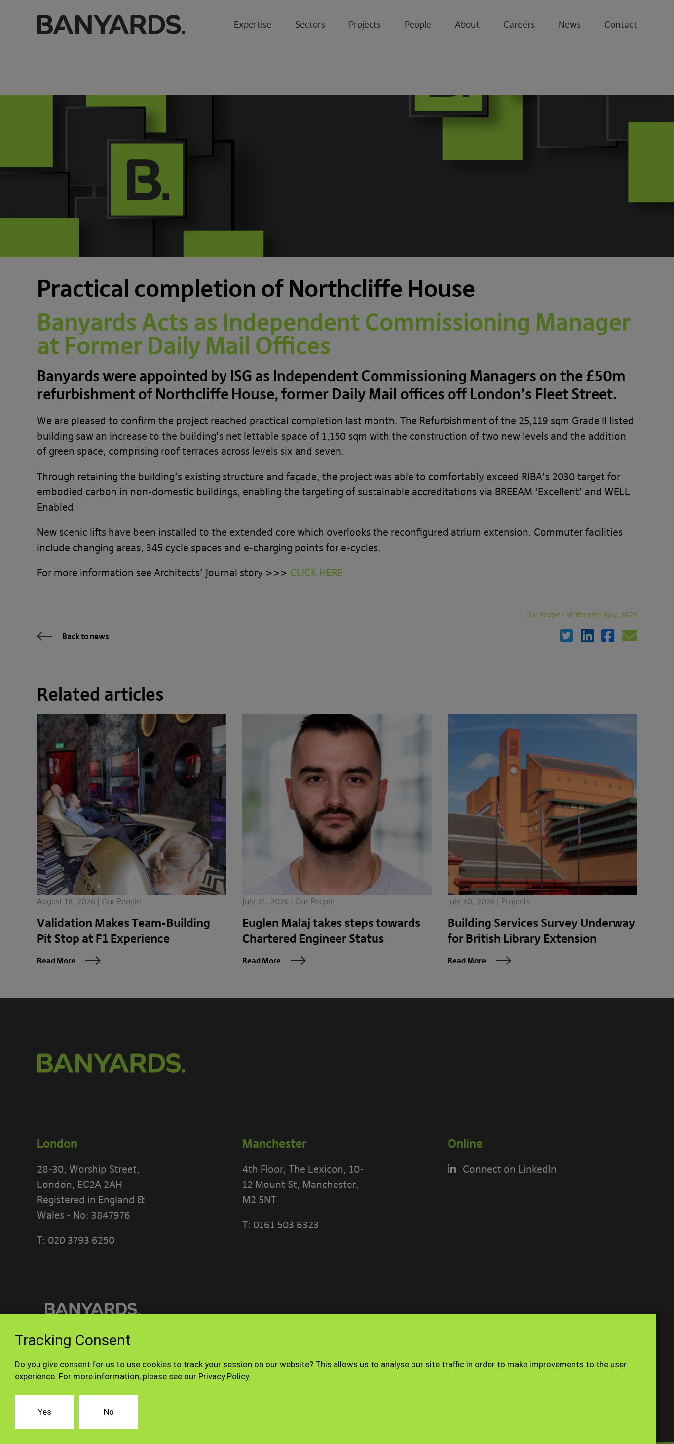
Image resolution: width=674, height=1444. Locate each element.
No (109, 1412)
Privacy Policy (223, 1376)
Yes (44, 1412)
